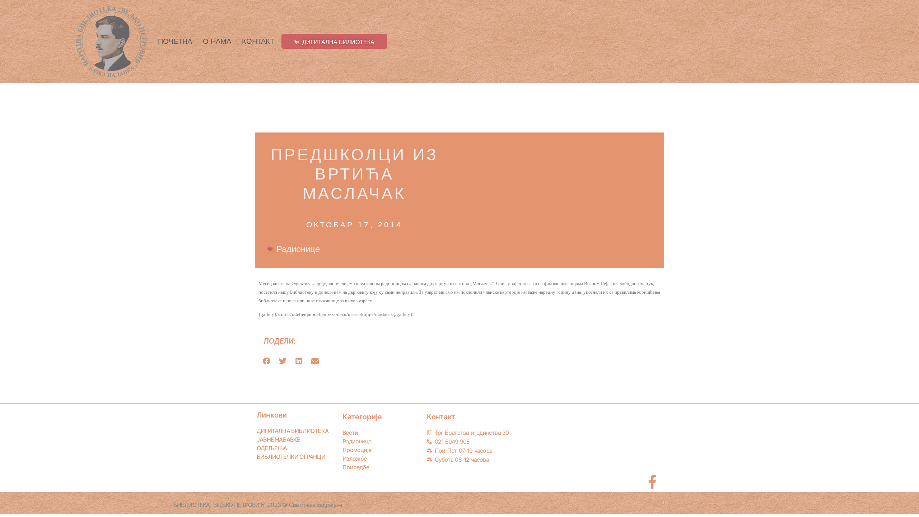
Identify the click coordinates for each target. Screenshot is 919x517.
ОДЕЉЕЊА (272, 448)
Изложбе (354, 458)
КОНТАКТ (258, 41)
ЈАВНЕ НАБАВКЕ (278, 439)
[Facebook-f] (652, 482)
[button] (266, 361)
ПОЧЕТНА (175, 41)
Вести (350, 432)
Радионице (298, 249)
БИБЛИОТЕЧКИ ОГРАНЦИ (291, 456)
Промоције (356, 449)
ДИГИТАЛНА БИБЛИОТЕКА (292, 430)
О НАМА (217, 41)
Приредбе (355, 467)
